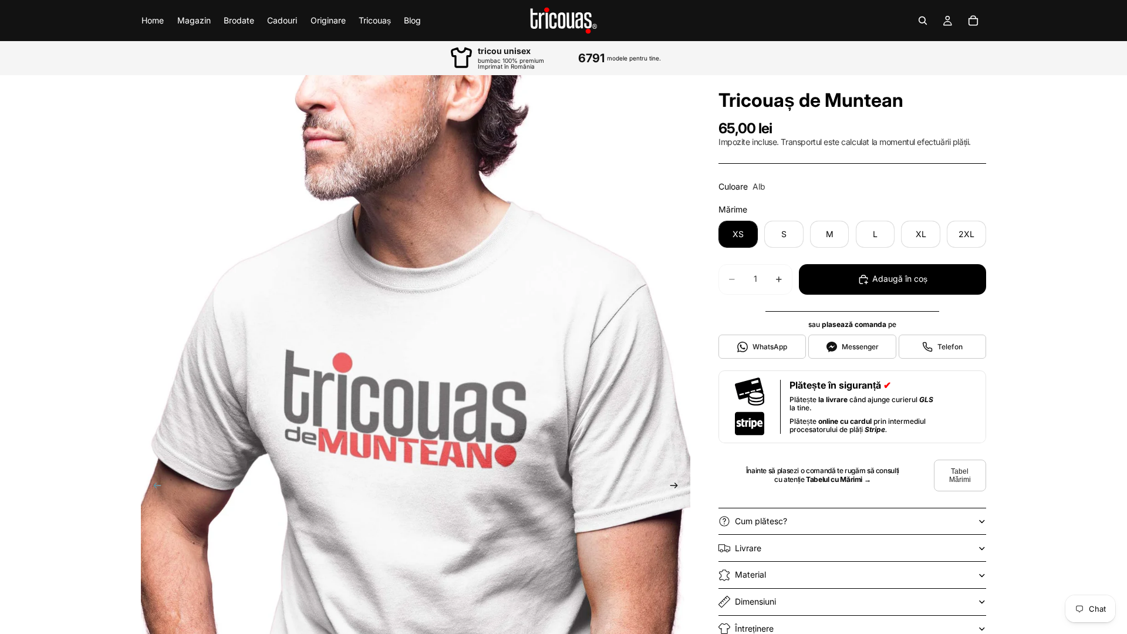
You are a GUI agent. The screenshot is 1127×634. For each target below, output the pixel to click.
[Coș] (973, 20)
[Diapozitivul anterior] (154, 487)
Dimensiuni (755, 601)
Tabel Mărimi (960, 475)
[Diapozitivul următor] (677, 487)
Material (750, 574)
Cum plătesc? (761, 521)
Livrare (748, 548)
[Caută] (923, 20)
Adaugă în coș (899, 279)
